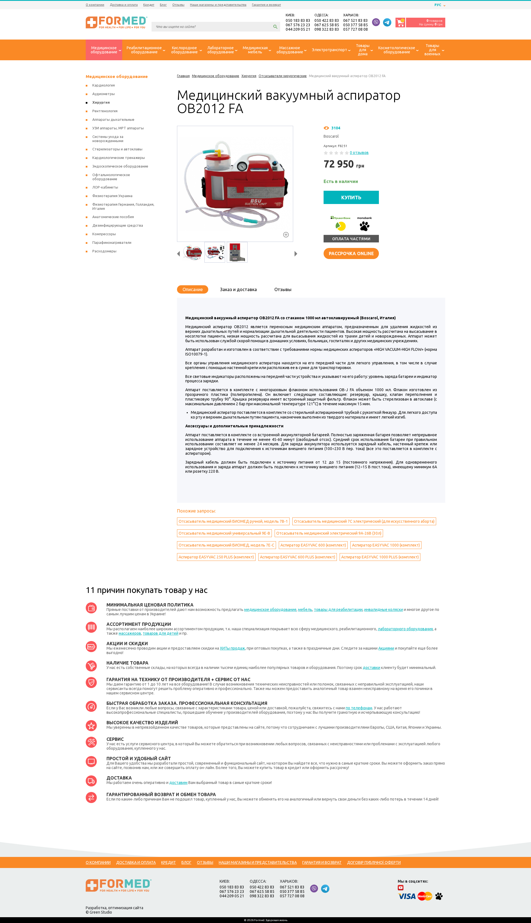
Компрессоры (104, 234)
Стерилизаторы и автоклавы (117, 149)
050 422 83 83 (326, 20)
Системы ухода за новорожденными (107, 139)
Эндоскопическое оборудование (120, 166)
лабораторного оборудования (405, 629)
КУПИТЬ (351, 197)
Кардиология (103, 85)
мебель (305, 609)
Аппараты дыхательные (113, 119)
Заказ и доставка (238, 289)
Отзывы (178, 4)
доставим (178, 782)
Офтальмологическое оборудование (111, 177)
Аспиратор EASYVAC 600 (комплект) (313, 545)
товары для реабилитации (338, 609)
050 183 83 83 (298, 20)
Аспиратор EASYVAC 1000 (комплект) (386, 545)
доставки (371, 667)
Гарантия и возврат (266, 4)
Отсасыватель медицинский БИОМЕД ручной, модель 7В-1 (233, 521)
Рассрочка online (351, 253)
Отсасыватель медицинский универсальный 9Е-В (224, 533)
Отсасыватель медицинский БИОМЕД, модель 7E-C (226, 545)
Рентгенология (105, 111)
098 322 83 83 (326, 29)
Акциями (386, 648)
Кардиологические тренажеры (118, 158)
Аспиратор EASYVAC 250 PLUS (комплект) (216, 557)
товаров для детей (160, 633)
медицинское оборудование (270, 609)
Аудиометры (103, 94)
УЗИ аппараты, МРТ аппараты (118, 128)
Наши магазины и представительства (218, 4)
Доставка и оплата (124, 4)
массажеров (130, 633)
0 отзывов (359, 152)
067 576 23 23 (298, 25)
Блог (163, 4)
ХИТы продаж (232, 648)
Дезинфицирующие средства (117, 225)
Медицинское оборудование (117, 76)
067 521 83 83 (355, 20)
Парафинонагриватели (111, 242)
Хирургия (101, 102)
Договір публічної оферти (374, 862)
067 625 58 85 (326, 25)
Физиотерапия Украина (112, 196)
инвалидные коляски (383, 609)
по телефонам (359, 708)
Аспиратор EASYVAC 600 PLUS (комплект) (297, 557)
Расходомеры (104, 251)
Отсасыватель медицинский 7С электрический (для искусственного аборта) (364, 521)
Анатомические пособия (113, 217)
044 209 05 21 (298, 29)
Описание (193, 289)
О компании (95, 4)
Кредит (148, 4)
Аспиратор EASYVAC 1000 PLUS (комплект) (380, 557)
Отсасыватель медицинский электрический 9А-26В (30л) (328, 533)
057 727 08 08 (355, 29)
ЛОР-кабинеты (105, 187)
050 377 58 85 (355, 25)
